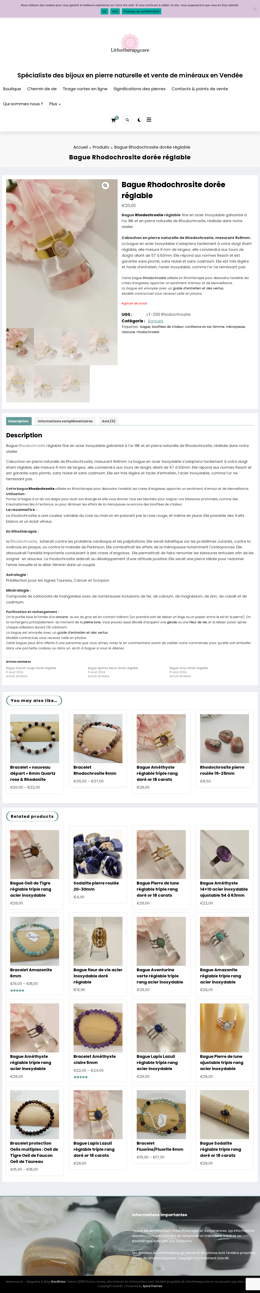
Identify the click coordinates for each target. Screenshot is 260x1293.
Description (18, 421)
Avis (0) (108, 421)
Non (115, 11)
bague (145, 326)
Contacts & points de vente (200, 89)
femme (218, 326)
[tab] (18, 421)
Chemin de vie (42, 89)
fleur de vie (198, 622)
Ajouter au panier (161, 742)
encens (62, 617)
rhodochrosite (147, 332)
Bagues (156, 321)
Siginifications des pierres (140, 89)
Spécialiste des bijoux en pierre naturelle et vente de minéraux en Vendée (130, 75)
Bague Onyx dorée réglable (189, 668)
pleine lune (92, 622)
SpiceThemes (152, 1286)
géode (172, 622)
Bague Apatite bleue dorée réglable (113, 668)
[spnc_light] (139, 120)
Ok (104, 11)
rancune (128, 332)
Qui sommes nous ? (23, 104)
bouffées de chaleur (168, 326)
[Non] (254, 9)
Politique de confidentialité (141, 11)
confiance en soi (198, 326)
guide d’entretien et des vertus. (198, 288)
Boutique (12, 89)
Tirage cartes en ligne (85, 89)
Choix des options (34, 742)
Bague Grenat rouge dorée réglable (31, 668)
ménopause (235, 326)
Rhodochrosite (149, 214)
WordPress (58, 1282)
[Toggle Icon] (148, 120)
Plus (53, 104)
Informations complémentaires (65, 421)
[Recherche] (127, 119)
